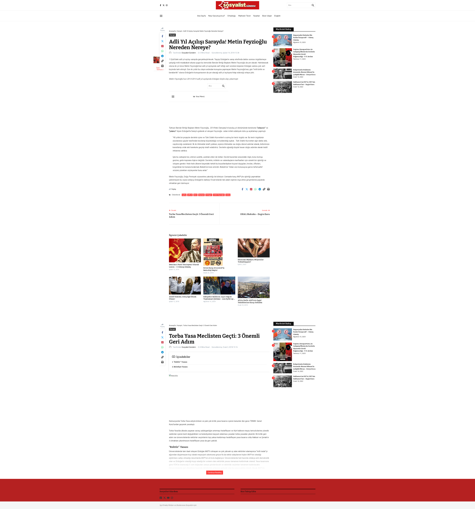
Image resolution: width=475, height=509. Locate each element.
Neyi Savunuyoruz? (216, 16)
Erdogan (209, 195)
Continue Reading (215, 473)
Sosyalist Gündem (189, 53)
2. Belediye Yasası (180, 367)
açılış (184, 195)
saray (228, 195)
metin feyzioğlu (219, 195)
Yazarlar (256, 16)
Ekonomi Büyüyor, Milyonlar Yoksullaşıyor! (251, 261)
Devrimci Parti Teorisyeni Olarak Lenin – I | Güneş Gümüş (184, 266)
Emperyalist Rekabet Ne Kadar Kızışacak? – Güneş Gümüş (303, 37)
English (277, 16)
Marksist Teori (244, 16)
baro (195, 195)
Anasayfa (172, 31)
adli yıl (190, 195)
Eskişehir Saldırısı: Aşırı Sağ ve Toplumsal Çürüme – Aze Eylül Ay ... (219, 298)
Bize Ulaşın (267, 16)
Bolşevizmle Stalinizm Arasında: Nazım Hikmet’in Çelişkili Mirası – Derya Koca (304, 72)
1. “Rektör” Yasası (179, 362)
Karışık (179, 31)
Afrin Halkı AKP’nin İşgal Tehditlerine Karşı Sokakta (250, 301)
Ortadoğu (231, 16)
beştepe (201, 195)
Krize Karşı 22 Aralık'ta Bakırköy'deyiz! (213, 269)
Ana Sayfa (201, 16)
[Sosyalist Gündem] (158, 60)
